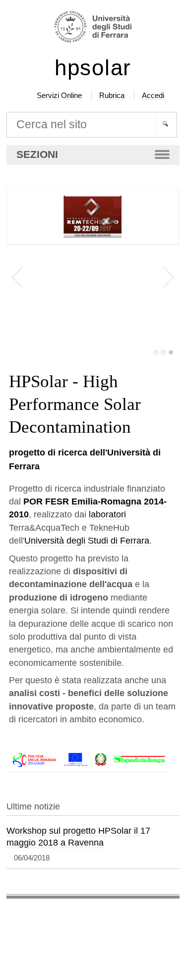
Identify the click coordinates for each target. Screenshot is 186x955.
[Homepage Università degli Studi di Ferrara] (92, 28)
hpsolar (93, 68)
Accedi (153, 95)
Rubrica (111, 95)
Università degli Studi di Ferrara (86, 541)
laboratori (107, 514)
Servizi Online (59, 95)
